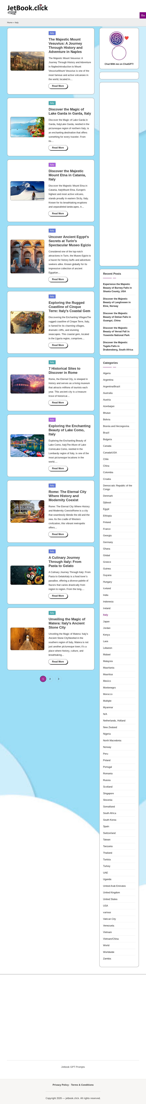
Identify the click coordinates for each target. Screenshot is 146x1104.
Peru (105, 753)
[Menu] (143, 15)
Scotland (107, 786)
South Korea (109, 820)
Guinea (107, 568)
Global (106, 555)
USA (105, 905)
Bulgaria (107, 439)
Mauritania (108, 667)
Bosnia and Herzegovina (116, 426)
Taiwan (106, 839)
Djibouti (107, 502)
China (106, 465)
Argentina (108, 379)
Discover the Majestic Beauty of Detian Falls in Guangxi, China (117, 317)
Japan (106, 621)
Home (10, 22)
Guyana (107, 575)
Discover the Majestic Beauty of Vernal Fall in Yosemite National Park (116, 332)
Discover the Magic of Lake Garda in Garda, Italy (70, 111)
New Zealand (110, 727)
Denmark (108, 495)
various (107, 912)
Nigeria (107, 733)
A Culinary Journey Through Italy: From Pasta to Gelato (65, 562)
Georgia (107, 535)
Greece (107, 562)
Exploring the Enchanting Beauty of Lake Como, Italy (70, 430)
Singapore (108, 793)
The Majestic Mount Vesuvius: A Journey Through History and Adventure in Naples (66, 45)
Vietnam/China (111, 939)
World (106, 945)
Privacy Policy (61, 1085)
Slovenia (107, 800)
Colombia (108, 472)
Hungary (107, 582)
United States (110, 899)
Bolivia (106, 419)
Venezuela (108, 925)
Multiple (107, 701)
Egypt (106, 509)
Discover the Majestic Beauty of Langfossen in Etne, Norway (117, 302)
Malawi (106, 654)
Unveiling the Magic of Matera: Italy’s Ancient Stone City (67, 623)
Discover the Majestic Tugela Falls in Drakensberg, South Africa (118, 346)
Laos (105, 641)
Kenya (106, 634)
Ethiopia (107, 515)
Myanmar (108, 707)
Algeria (106, 373)
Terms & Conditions (82, 1085)
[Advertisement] (119, 174)
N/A (105, 714)
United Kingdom (111, 892)
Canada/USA (110, 452)
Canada (107, 446)
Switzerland (109, 833)
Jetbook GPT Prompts (73, 1067)
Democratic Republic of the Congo (117, 487)
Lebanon (107, 648)
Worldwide (108, 952)
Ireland (106, 608)
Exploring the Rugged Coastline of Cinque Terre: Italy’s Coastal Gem (69, 307)
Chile (106, 459)
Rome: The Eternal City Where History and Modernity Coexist (67, 496)
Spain (106, 826)
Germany (108, 542)
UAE (105, 872)
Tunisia (107, 859)
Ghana (106, 548)
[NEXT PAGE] (58, 679)
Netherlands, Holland (114, 720)
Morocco (107, 694)
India (105, 595)
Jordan (106, 628)
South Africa (109, 813)
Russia (106, 780)
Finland (107, 522)
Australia (107, 393)
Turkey (106, 866)
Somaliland (109, 806)
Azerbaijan (108, 406)
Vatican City (109, 919)
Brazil (106, 432)
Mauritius (108, 674)
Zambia (107, 958)
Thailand (107, 852)
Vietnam (107, 932)
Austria (107, 399)
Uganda (107, 879)
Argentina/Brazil (111, 386)
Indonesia (108, 601)
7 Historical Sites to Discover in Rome (64, 370)
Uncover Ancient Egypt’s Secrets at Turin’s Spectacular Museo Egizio (70, 241)
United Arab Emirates (114, 886)
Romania (107, 773)
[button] (58, 679)
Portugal (107, 767)
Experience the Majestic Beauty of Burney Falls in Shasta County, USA (117, 288)
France (106, 529)
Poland (106, 760)
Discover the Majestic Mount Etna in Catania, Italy (67, 175)
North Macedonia (112, 740)
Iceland (107, 588)
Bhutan (106, 413)
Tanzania (107, 846)
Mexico (107, 681)
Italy (52, 33)
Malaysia (108, 661)
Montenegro (109, 687)
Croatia (107, 479)
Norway (107, 747)
